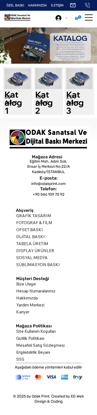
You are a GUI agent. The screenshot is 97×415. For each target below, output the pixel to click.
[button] (78, 17)
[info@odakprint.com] (73, 5)
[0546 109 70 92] (87, 5)
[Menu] (89, 17)
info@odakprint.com (48, 183)
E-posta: (48, 178)
